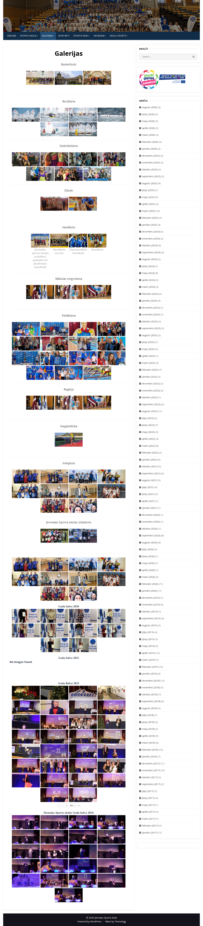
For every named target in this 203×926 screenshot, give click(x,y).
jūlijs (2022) (148, 418)
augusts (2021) (149, 480)
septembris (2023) (151, 328)
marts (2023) (148, 362)
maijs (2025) (148, 197)
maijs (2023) (148, 349)
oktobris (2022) (150, 397)
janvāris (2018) (149, 756)
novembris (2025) (151, 162)
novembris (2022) (151, 390)
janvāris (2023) (149, 376)
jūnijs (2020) (148, 556)
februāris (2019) (150, 666)
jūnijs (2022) (148, 424)
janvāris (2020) (149, 590)
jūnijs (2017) (148, 797)
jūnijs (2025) (148, 190)
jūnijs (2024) (148, 266)
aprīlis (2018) (148, 735)
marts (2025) (148, 210)
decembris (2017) (151, 763)
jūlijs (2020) (148, 549)
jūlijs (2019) (148, 632)
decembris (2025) (151, 155)
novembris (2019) (151, 604)
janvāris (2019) (149, 673)
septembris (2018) (151, 701)
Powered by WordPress (89, 921)
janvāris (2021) (149, 507)
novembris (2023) (151, 314)
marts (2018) (148, 742)
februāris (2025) (150, 217)
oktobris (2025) (150, 169)
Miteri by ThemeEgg (115, 921)
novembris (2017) (151, 770)
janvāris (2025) (149, 224)
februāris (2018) (150, 749)
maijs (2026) (148, 121)
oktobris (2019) (150, 611)
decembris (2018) (151, 680)
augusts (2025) (149, 183)
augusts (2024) (149, 259)
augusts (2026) (149, 107)
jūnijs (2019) (148, 639)
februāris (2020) (150, 583)
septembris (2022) (151, 404)
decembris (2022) (151, 383)
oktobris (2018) (150, 694)
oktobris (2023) (150, 321)
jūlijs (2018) (148, 715)
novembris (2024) (151, 238)
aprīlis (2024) (148, 280)
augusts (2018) (149, 708)
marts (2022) (148, 445)
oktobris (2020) (150, 528)
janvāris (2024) (149, 300)
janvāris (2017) (149, 832)
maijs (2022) (148, 431)
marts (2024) (148, 286)
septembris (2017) (151, 784)
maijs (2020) (148, 563)
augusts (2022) (149, 411)
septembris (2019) (151, 618)
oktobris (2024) (150, 245)
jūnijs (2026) (148, 114)
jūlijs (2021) (148, 487)
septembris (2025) (151, 176)
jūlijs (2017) (148, 791)
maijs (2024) (148, 273)
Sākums (11, 35)
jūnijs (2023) (148, 342)
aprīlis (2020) (148, 570)
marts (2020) (148, 576)
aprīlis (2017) (148, 811)
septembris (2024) (151, 252)
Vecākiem (99, 35)
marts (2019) (148, 659)
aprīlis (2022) (148, 438)
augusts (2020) (149, 542)
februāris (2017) (150, 825)
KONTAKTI (63, 35)
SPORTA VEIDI (80, 35)
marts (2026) (148, 134)
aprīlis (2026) (148, 128)
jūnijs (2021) (148, 494)
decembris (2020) (151, 514)
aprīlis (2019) (148, 652)
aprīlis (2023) (148, 355)
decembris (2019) (151, 597)
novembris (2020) (151, 521)
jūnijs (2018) (148, 722)
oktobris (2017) (150, 777)
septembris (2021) (151, 473)
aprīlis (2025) (148, 203)
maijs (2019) (148, 646)
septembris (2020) (151, 535)
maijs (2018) (148, 728)
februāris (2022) (150, 452)
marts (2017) (148, 818)
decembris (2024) (151, 231)
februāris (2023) (150, 369)
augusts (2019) (149, 625)
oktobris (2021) (150, 466)
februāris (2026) (150, 141)
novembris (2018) (151, 687)
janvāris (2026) (149, 148)
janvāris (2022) (149, 459)
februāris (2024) (150, 293)
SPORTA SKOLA (28, 35)
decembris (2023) (151, 307)
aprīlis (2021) (148, 501)
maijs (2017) (148, 804)
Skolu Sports (118, 35)
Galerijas (47, 35)
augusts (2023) (149, 335)
